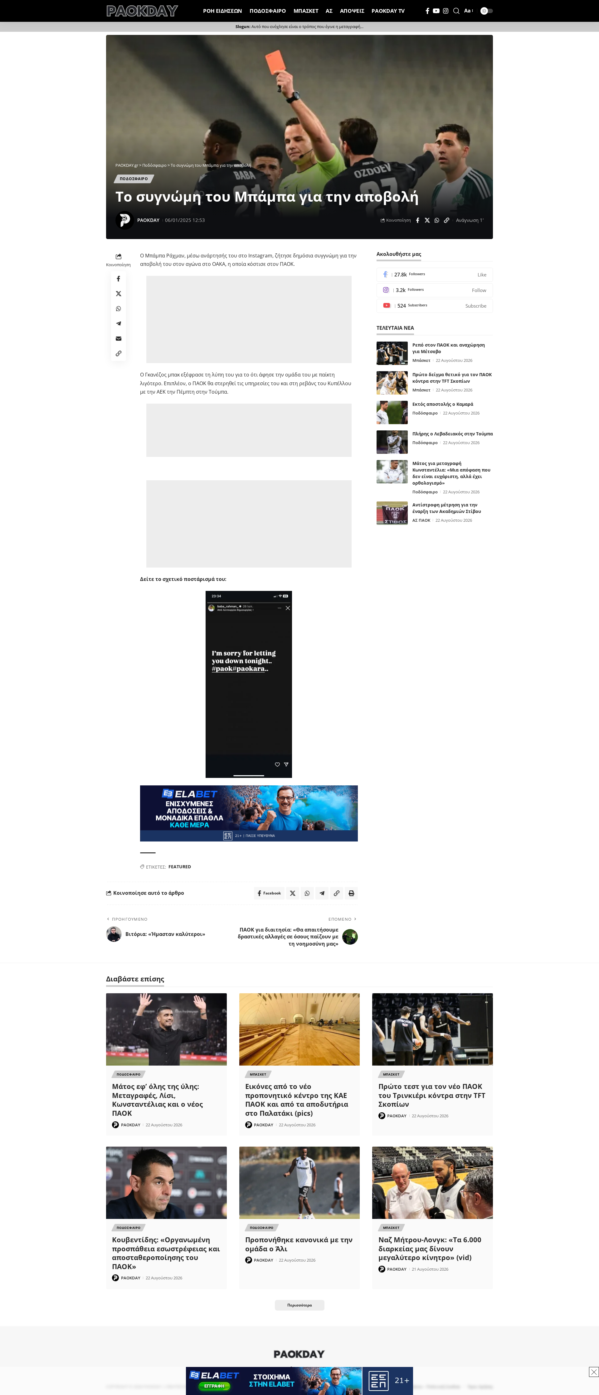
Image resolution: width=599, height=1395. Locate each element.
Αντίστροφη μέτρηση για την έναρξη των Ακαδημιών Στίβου (446, 508)
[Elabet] (249, 813)
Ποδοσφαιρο (134, 178)
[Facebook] (427, 11)
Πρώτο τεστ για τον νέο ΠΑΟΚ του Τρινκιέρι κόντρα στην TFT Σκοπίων (431, 1095)
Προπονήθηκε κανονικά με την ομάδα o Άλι (299, 1244)
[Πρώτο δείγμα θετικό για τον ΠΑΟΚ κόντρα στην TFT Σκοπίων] (392, 383)
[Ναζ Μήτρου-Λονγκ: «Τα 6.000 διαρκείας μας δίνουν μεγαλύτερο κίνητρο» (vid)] (432, 1183)
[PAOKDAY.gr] (142, 11)
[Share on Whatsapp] (436, 220)
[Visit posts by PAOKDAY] (124, 220)
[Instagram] (445, 11)
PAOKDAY (148, 220)
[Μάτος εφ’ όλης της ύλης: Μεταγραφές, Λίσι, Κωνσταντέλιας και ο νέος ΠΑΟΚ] (166, 1029)
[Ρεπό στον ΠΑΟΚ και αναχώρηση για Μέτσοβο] (392, 353)
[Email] (118, 338)
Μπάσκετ (421, 360)
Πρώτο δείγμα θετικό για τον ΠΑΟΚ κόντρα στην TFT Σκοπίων (452, 378)
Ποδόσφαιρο (425, 413)
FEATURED (179, 867)
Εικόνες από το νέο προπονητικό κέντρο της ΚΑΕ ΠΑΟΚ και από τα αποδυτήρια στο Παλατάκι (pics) (296, 1099)
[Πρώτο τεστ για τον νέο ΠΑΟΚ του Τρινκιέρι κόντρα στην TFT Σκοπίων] (432, 1029)
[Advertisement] (249, 319)
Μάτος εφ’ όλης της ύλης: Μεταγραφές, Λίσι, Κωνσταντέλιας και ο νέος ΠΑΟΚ (157, 1099)
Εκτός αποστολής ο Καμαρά (442, 404)
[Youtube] (435, 306)
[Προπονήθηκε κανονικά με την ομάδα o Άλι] (299, 1183)
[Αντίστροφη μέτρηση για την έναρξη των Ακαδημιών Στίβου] (392, 513)
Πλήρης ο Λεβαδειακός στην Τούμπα (452, 434)
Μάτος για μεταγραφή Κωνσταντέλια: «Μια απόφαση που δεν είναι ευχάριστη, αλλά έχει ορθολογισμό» (451, 473)
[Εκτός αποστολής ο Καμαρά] (392, 412)
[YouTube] (436, 11)
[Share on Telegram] (118, 323)
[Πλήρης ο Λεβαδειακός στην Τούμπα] (392, 442)
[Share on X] (427, 220)
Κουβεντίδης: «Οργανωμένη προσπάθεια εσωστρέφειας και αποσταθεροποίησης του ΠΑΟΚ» (166, 1253)
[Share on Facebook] (417, 220)
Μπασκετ (258, 1074)
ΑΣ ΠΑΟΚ (421, 520)
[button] (456, 11)
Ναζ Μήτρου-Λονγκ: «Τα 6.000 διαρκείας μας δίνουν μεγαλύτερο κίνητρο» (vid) (429, 1248)
